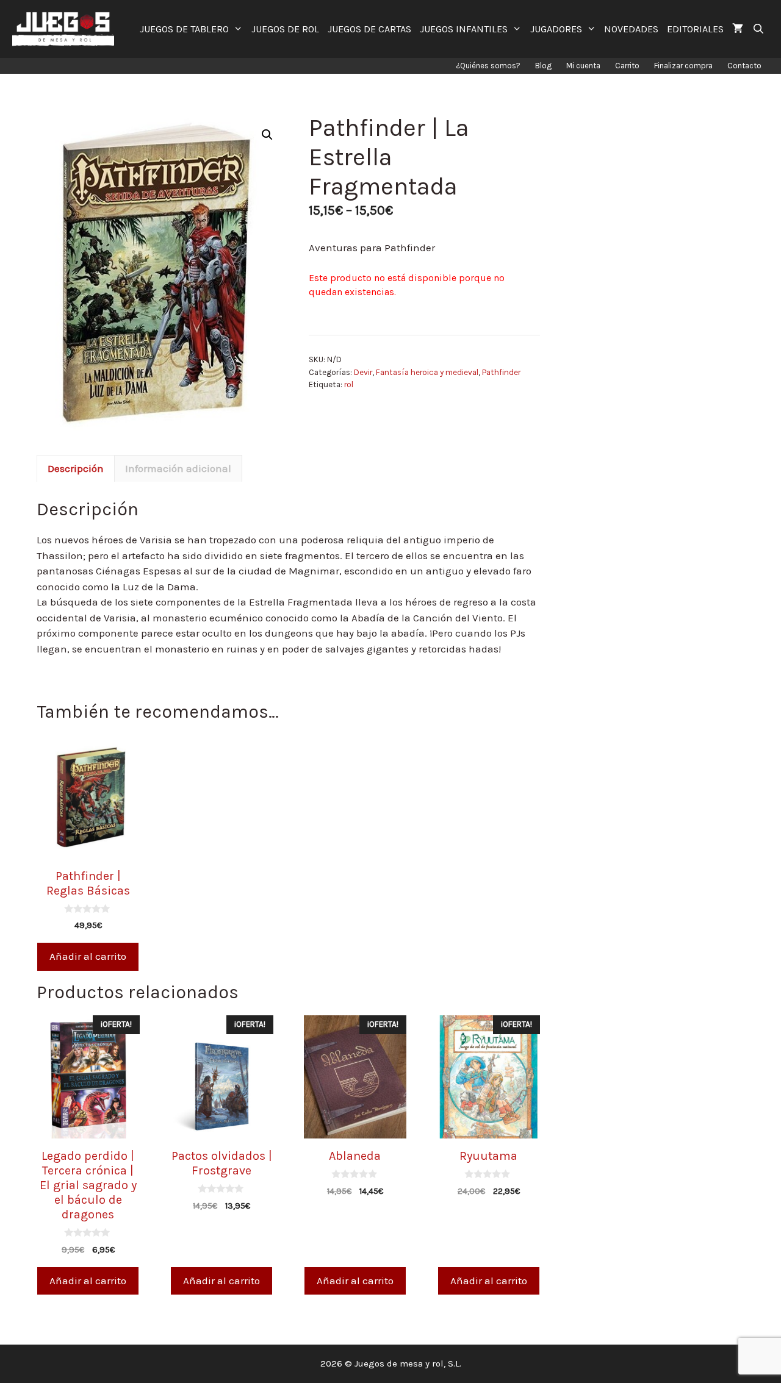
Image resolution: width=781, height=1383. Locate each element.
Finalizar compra (683, 65)
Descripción (76, 468)
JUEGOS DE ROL (285, 29)
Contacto (744, 65)
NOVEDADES (631, 29)
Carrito (627, 65)
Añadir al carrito (87, 956)
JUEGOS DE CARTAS (369, 29)
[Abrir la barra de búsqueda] (758, 29)
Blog (543, 65)
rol (348, 384)
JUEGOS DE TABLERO (184, 29)
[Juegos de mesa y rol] (66, 29)
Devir (363, 372)
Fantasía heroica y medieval (427, 372)
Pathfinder (501, 372)
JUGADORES (556, 29)
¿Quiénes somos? (488, 65)
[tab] (76, 468)
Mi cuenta (583, 65)
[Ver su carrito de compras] (737, 29)
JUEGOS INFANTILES (464, 29)
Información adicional (178, 468)
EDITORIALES (695, 29)
